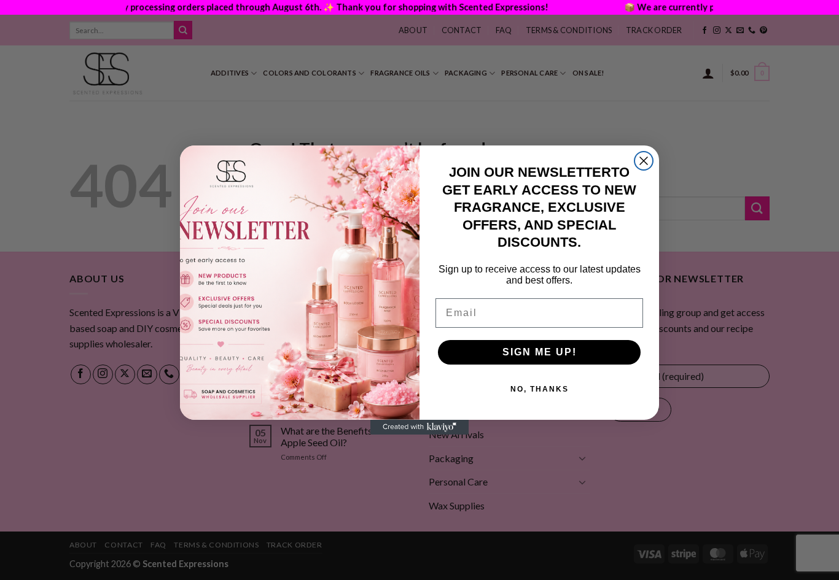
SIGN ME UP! (539, 352)
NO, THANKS (539, 389)
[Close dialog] (643, 161)
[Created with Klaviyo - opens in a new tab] (419, 427)
